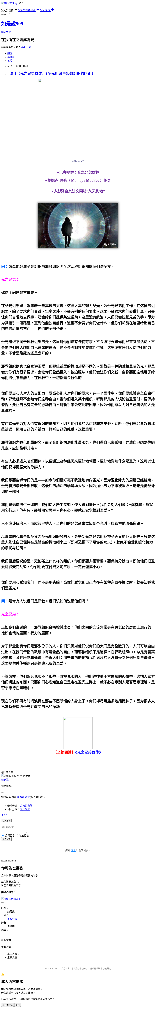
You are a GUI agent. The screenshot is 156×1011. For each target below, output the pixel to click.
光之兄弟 (25, 809)
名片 (9, 60)
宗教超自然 (26, 805)
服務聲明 (107, 968)
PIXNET (55, 968)
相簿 (9, 53)
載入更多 (6, 821)
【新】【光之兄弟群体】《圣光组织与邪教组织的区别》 (51, 74)
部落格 (11, 57)
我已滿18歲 (7, 1005)
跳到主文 (6, 32)
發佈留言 (6, 839)
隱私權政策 (95, 968)
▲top (4, 814)
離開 (18, 1005)
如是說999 (12, 23)
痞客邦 (20, 797)
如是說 (5, 779)
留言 (27, 797)
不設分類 (26, 47)
